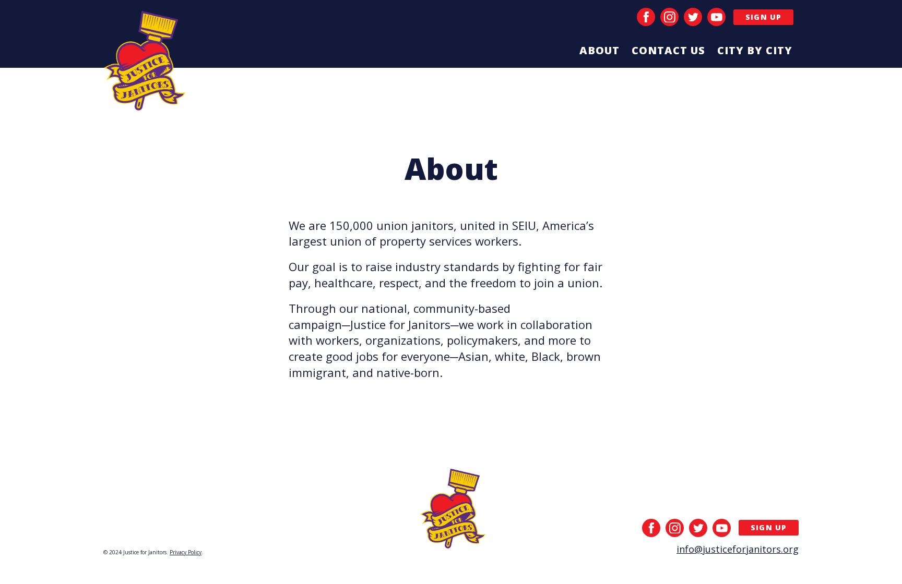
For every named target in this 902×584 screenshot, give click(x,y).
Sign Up (763, 17)
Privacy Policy (185, 552)
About (599, 50)
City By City (754, 50)
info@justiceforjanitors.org (737, 549)
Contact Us (668, 50)
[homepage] (145, 64)
